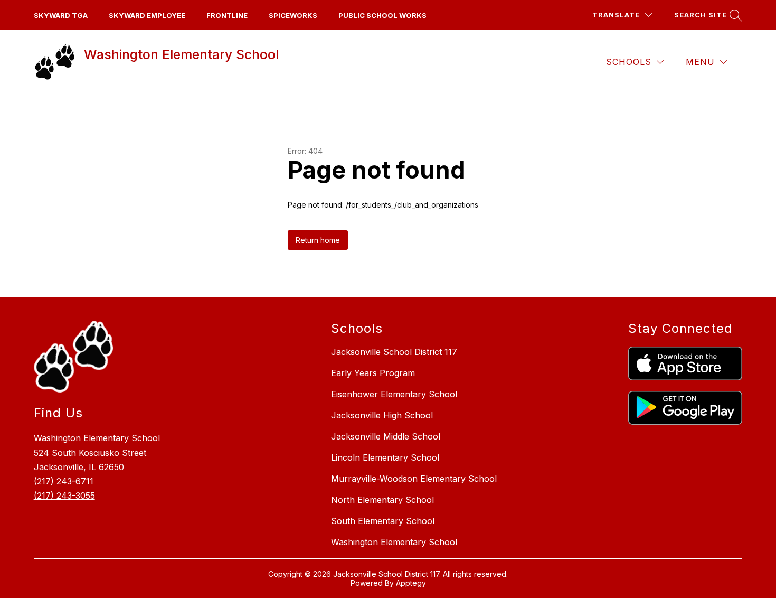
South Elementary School (382, 521)
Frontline (227, 15)
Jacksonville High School (382, 415)
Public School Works (382, 15)
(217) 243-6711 (63, 481)
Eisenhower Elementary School (394, 394)
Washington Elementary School (394, 542)
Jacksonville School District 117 (394, 352)
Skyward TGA (61, 15)
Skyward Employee (147, 15)
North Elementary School (382, 499)
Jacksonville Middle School (385, 436)
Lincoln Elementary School (385, 457)
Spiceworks (293, 15)
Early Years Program (373, 373)
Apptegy (411, 582)
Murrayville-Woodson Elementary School (414, 478)
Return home (318, 240)
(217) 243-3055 (64, 495)
